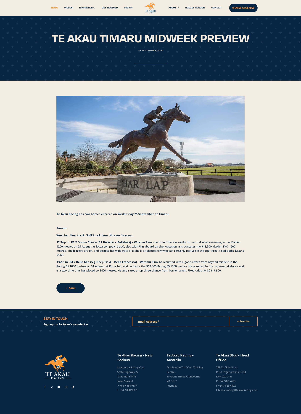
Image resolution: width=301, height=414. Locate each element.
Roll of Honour (195, 7)
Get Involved (110, 7)
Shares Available (243, 8)
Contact (216, 7)
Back (72, 288)
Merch (128, 7)
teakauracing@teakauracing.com (237, 390)
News (54, 7)
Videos (68, 7)
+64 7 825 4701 (227, 381)
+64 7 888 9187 (128, 385)
